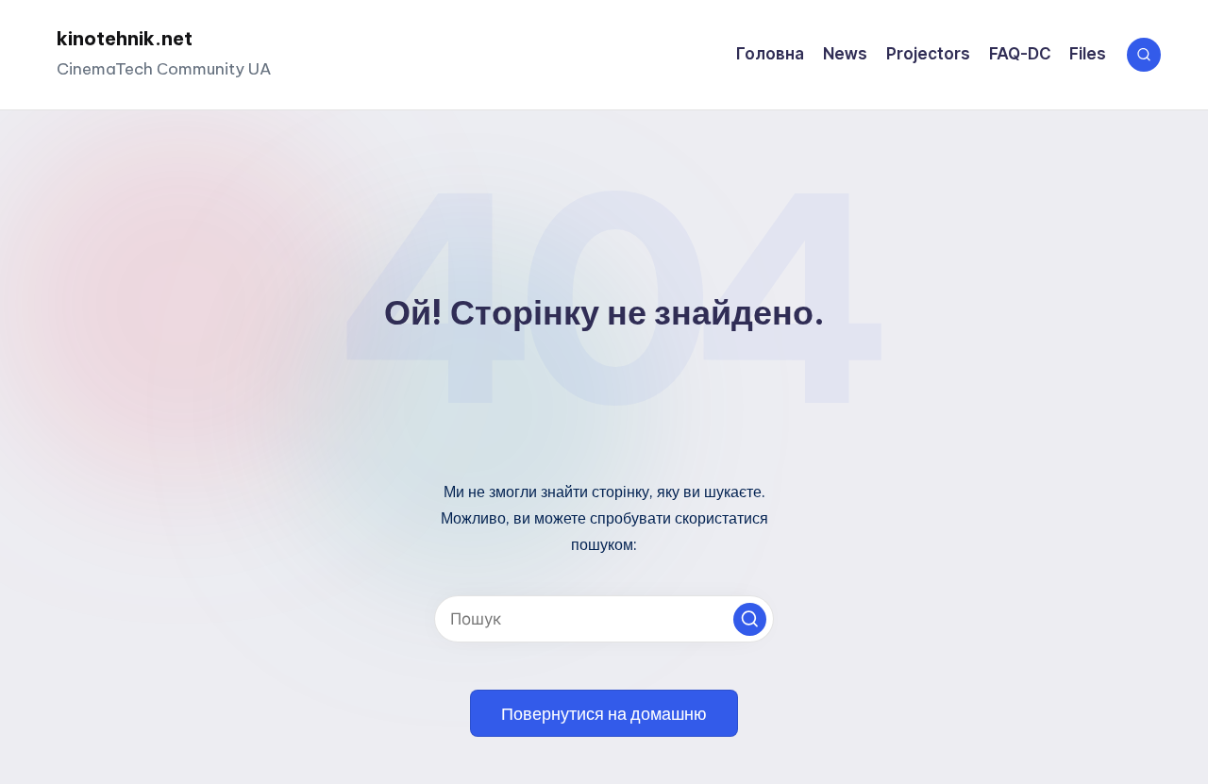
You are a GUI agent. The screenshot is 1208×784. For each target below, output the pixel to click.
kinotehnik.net (125, 38)
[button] (749, 619)
